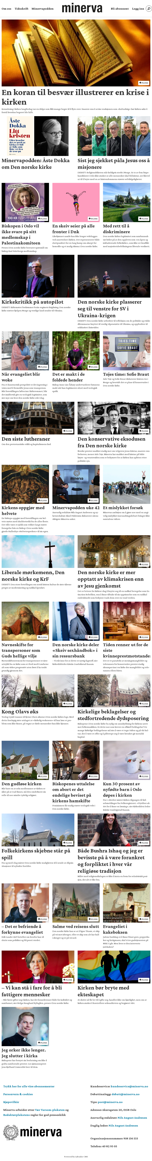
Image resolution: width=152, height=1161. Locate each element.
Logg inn (138, 8)
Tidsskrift (21, 8)
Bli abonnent (120, 8)
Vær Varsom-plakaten (50, 1109)
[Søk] (149, 9)
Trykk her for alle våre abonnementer (28, 1086)
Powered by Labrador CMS (76, 1156)
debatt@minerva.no (126, 1094)
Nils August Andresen (132, 1117)
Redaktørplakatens (16, 1114)
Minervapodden (43, 8)
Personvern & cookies (18, 1094)
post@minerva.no (110, 1102)
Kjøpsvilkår (11, 1102)
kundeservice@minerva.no (129, 1086)
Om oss (6, 8)
